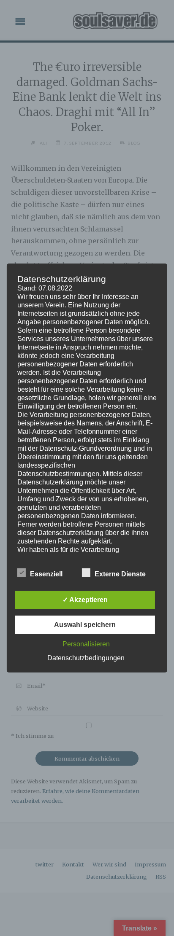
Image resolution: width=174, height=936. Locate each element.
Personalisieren (86, 644)
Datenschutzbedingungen (86, 658)
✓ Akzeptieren (85, 599)
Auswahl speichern (85, 624)
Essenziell (46, 574)
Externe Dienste (120, 574)
